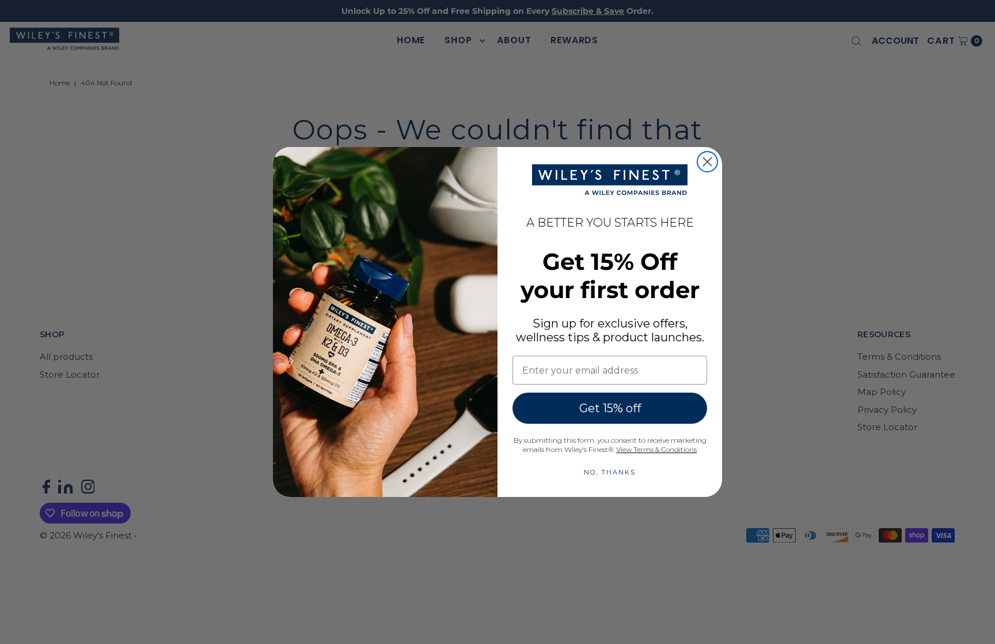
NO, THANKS (610, 472)
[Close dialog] (707, 162)
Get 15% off (610, 408)
